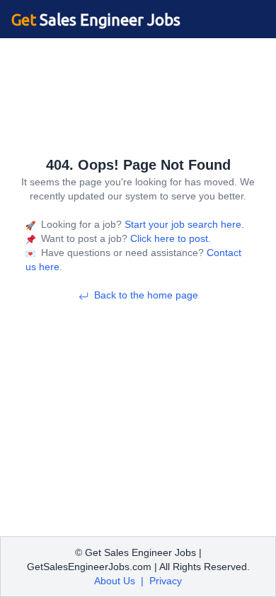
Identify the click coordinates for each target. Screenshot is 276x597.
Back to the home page (146, 295)
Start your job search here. (183, 224)
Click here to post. (169, 238)
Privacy (165, 580)
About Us (114, 580)
